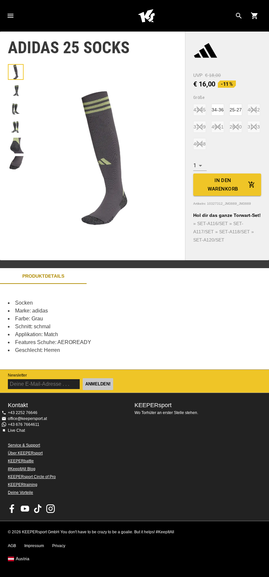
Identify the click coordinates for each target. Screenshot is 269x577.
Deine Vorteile (20, 492)
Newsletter (17, 375)
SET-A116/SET (212, 223)
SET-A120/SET (208, 239)
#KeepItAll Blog (21, 469)
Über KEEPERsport (25, 453)
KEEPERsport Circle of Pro (32, 476)
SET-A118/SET (234, 231)
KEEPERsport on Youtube (25, 508)
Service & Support (24, 445)
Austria (22, 559)
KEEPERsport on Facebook (12, 508)
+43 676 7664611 (23, 424)
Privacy (58, 545)
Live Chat (16, 430)
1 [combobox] (194, 165)
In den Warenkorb (223, 184)
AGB (12, 545)
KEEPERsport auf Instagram (50, 508)
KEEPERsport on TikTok (37, 508)
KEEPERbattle (21, 461)
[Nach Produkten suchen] (238, 15)
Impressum (34, 545)
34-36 (218, 109)
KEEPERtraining (22, 484)
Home (146, 15)
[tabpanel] (115, 326)
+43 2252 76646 (22, 412)
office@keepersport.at (27, 418)
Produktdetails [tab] (43, 276)
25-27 (236, 109)
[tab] (16, 72)
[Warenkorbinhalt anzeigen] (254, 15)
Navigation (10, 16)
